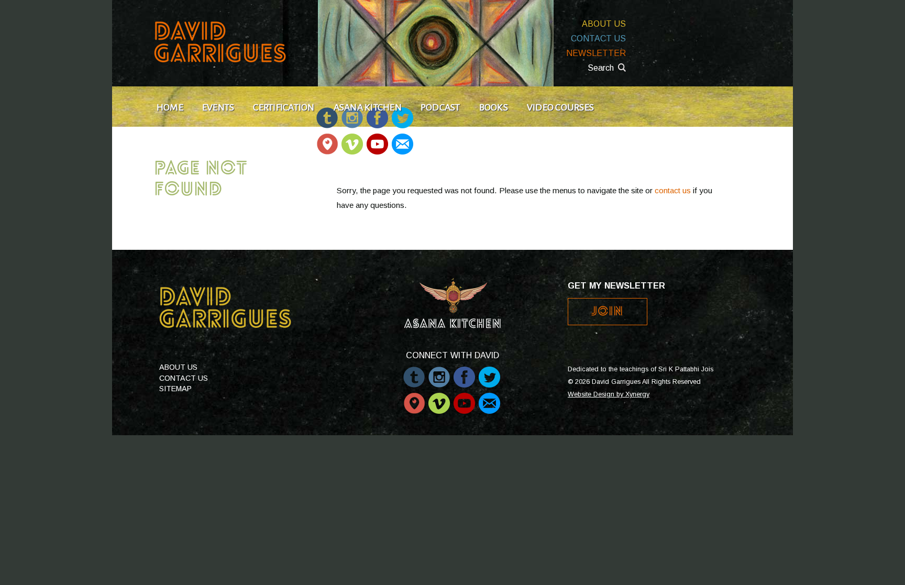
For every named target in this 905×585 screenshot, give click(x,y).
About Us (604, 23)
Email (402, 139)
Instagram (439, 372)
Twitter (489, 372)
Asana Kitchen (368, 107)
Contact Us (598, 38)
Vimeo (352, 139)
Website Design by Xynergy (608, 394)
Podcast (440, 107)
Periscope (327, 139)
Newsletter (596, 53)
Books (493, 107)
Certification (283, 107)
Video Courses (560, 107)
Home (170, 107)
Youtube (377, 139)
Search (601, 67)
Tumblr (414, 372)
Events (218, 107)
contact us (673, 190)
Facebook (464, 372)
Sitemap (175, 388)
